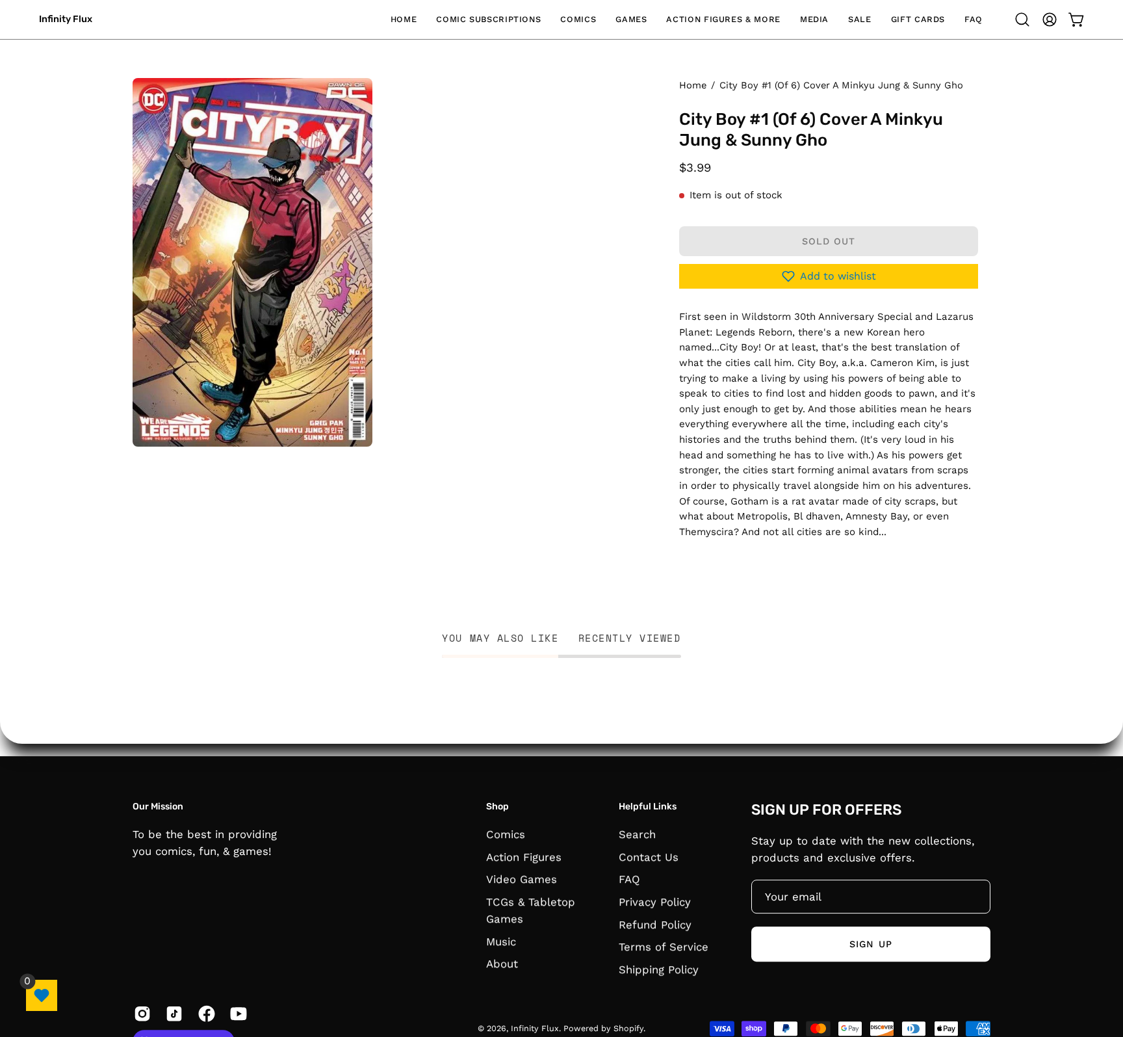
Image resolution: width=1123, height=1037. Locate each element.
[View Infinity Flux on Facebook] (204, 1013)
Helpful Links (648, 806)
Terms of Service (663, 946)
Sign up (870, 944)
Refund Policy (655, 923)
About (502, 963)
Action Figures (524, 856)
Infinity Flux (65, 19)
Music (501, 940)
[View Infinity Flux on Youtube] (236, 1013)
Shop (497, 806)
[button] (488, 19)
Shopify (628, 1028)
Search (637, 834)
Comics (505, 834)
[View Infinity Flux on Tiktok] (171, 1013)
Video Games (521, 879)
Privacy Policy (655, 901)
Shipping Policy (659, 968)
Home (692, 85)
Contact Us (648, 856)
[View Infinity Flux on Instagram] (140, 1013)
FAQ (629, 879)
